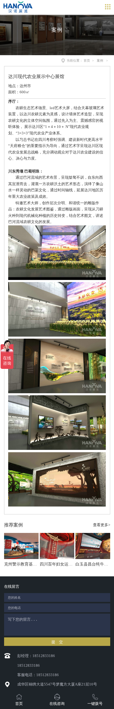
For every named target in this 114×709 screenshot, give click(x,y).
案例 (100, 60)
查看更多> (101, 525)
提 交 (57, 642)
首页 (87, 60)
